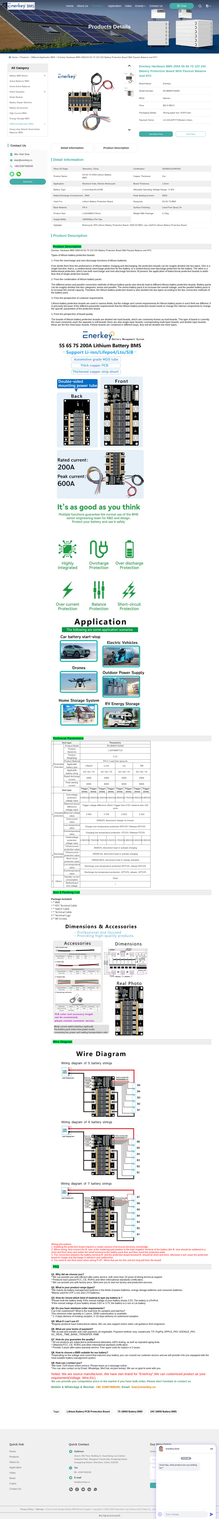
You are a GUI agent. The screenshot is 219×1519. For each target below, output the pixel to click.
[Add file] (160, 1514)
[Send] (211, 1514)
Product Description (116, 147)
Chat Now (27, 181)
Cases (12, 1483)
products (97, 5)
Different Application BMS (43, 57)
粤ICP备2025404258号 (109, 1516)
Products (24, 57)
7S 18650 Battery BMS (130, 1411)
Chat (183, 5)
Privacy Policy (26, 1509)
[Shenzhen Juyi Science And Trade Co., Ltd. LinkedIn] (89, 1490)
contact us (156, 5)
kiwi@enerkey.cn (23, 160)
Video (12, 1473)
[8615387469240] (95, 1490)
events (139, 5)
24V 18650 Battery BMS (163, 1411)
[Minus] (211, 1449)
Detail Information (72, 147)
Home (69, 5)
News (12, 1478)
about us (82, 5)
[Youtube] (83, 1490)
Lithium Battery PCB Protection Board (88, 1411)
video (128, 5)
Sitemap (40, 1509)
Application (15, 1467)
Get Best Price (156, 134)
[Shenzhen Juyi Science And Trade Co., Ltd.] (21, 6)
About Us (14, 1462)
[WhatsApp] (12, 174)
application (114, 5)
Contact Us (15, 1489)
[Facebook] (77, 1490)
